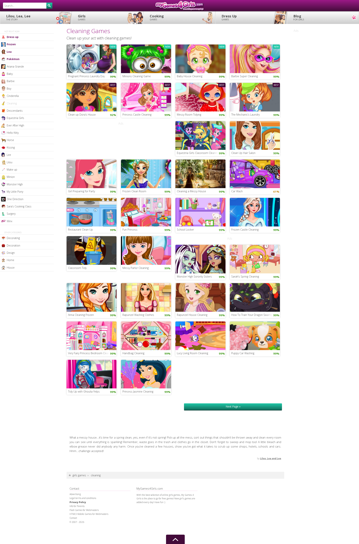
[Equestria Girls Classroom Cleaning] (200, 135)
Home (10, 260)
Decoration (13, 245)
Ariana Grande (15, 66)
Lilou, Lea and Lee (270, 458)
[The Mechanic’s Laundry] (255, 97)
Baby (10, 74)
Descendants (15, 110)
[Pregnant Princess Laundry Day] (92, 58)
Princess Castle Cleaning (136, 114)
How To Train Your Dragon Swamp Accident (255, 315)
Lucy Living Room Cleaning (192, 353)
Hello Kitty (13, 132)
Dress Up (229, 17)
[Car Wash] (255, 173)
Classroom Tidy (77, 268)
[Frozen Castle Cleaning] (255, 212)
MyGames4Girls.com (179, 5)
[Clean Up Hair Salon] (255, 135)
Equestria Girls (15, 118)
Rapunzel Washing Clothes (138, 315)
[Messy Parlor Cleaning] (146, 250)
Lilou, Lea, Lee (18, 17)
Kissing (11, 147)
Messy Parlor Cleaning (135, 268)
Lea (9, 51)
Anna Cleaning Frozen (81, 315)
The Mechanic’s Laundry (245, 114)
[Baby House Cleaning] (200, 58)
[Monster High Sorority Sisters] (200, 259)
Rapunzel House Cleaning (192, 315)
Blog (298, 17)
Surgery (11, 213)
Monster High (15, 184)
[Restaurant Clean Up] (92, 212)
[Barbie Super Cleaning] (255, 58)
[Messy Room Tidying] (200, 97)
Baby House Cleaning (189, 76)
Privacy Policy (78, 502)
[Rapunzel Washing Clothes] (146, 297)
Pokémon (13, 59)
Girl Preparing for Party (81, 191)
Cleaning (12, 103)
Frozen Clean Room (134, 191)
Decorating (13, 238)
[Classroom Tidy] (92, 250)
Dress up (13, 37)
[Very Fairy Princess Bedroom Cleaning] (92, 335)
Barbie (11, 81)
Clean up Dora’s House (82, 114)
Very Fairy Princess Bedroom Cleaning (90, 353)
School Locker (185, 229)
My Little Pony (15, 191)
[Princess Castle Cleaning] (146, 97)
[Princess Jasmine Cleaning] (146, 374)
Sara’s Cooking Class (19, 206)
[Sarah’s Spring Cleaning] (255, 259)
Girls (81, 17)
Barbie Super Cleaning (244, 76)
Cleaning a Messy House (191, 191)
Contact (73, 518)
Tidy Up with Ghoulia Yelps (84, 391)
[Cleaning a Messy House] (200, 173)
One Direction (15, 199)
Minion (11, 177)
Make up (12, 169)
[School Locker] (200, 212)
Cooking (157, 17)
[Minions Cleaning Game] (146, 58)
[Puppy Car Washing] (255, 335)
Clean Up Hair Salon (243, 153)
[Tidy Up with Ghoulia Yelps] (92, 374)
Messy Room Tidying (189, 114)
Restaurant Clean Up (80, 229)
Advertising (75, 494)
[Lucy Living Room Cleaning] (200, 335)
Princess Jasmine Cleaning (137, 391)
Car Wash (237, 191)
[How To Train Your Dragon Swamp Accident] (255, 297)
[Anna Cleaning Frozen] (92, 297)
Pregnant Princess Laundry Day (86, 76)
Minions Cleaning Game (136, 76)
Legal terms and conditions (83, 498)
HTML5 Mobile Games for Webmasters (89, 514)
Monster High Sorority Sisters (194, 276)
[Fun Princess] (146, 212)
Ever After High (15, 125)
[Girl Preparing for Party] (92, 173)
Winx (9, 221)
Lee (9, 155)
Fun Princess (129, 229)
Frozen (11, 44)
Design (11, 253)
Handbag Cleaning (133, 353)
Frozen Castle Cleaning (245, 229)
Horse (10, 140)
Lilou (9, 162)
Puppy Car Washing (242, 353)
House (11, 267)
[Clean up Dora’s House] (92, 97)
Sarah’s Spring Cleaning (245, 276)
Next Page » (233, 406)
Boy (9, 88)
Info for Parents (77, 506)
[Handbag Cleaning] (146, 335)
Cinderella (13, 96)
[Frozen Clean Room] (146, 173)
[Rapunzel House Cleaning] (200, 297)
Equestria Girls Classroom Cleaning (198, 153)
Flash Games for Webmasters (84, 510)
